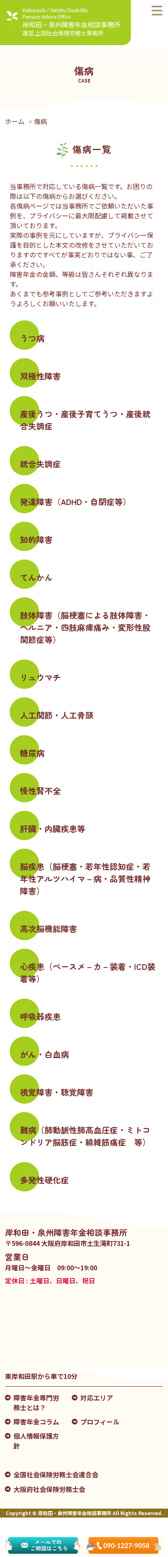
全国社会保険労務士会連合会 (55, 1474)
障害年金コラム (36, 1421)
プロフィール (99, 1421)
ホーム (14, 121)
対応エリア (96, 1397)
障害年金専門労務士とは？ (36, 1402)
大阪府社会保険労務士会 (49, 1489)
